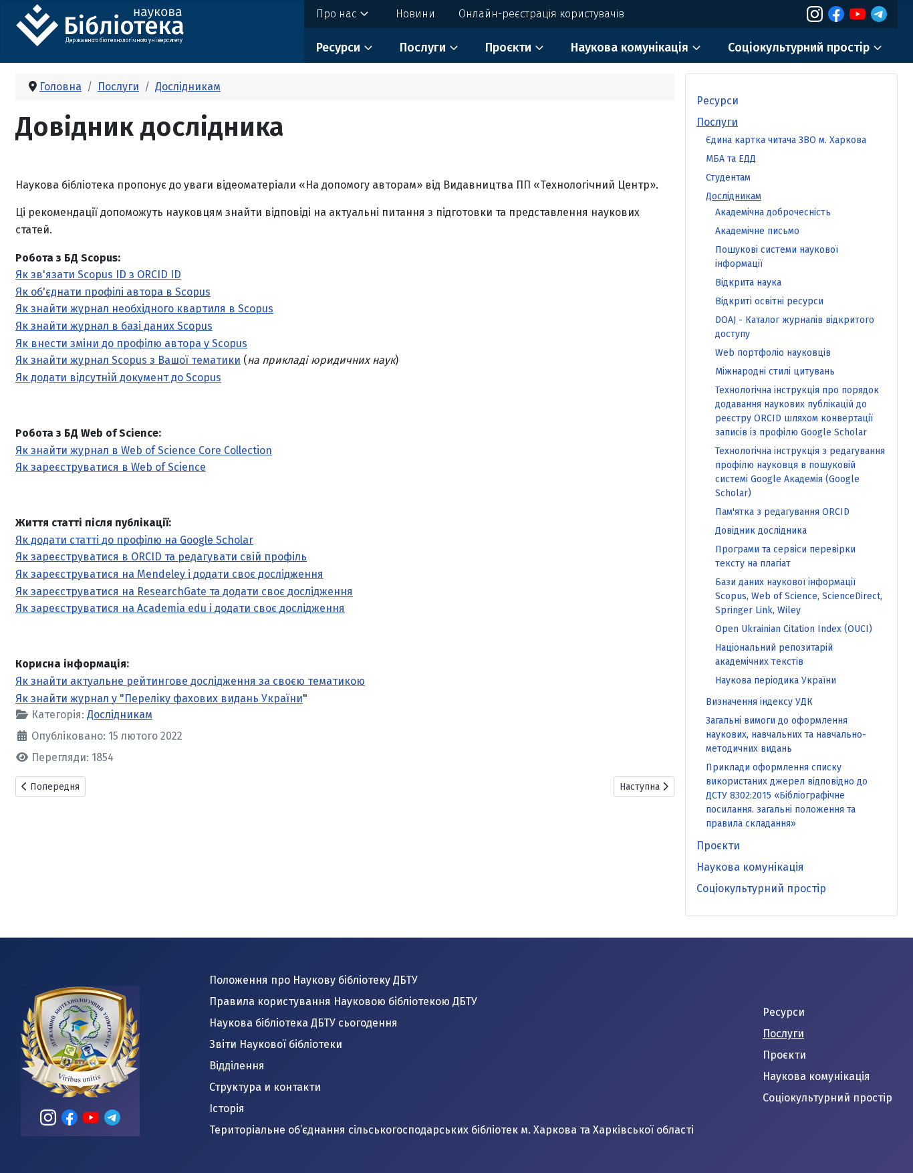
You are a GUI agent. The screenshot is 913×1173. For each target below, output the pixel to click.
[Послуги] (454, 48)
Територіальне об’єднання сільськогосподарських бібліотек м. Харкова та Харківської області (451, 1130)
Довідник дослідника (761, 530)
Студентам (728, 177)
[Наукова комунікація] (696, 48)
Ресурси (338, 47)
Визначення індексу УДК (759, 702)
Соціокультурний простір (799, 47)
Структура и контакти (265, 1087)
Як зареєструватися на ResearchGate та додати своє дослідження (184, 591)
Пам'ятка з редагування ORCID (782, 512)
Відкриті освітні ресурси (769, 301)
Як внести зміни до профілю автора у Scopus (131, 343)
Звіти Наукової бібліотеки (275, 1044)
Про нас (336, 13)
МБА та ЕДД (731, 159)
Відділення (237, 1065)
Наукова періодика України (775, 680)
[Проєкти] (539, 48)
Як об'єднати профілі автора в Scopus (113, 292)
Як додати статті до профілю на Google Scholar (134, 540)
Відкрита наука (748, 282)
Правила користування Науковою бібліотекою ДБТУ (343, 1001)
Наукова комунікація (629, 47)
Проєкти (508, 47)
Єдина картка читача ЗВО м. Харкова (786, 140)
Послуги (423, 47)
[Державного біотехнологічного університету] (115, 23)
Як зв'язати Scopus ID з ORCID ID (98, 274)
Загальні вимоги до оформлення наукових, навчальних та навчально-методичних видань (786, 734)
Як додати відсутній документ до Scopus (118, 377)
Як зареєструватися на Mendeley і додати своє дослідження (169, 574)
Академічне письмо (757, 231)
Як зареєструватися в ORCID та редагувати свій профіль (161, 556)
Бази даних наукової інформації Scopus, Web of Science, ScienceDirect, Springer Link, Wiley (798, 596)
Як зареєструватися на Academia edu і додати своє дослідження (180, 608)
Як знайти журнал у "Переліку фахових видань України (159, 698)
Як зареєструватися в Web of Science (110, 467)
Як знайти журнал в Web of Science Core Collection (143, 450)
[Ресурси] (368, 48)
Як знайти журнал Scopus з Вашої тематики (128, 360)
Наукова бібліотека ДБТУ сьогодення (303, 1023)
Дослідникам (119, 714)
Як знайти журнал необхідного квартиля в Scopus (144, 308)
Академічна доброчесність (773, 212)
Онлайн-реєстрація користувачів (541, 13)
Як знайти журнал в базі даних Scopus (114, 326)
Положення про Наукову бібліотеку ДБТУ (313, 980)
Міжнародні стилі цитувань (775, 371)
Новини (415, 13)
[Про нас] (364, 14)
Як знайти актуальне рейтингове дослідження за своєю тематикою (190, 681)
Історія (227, 1108)
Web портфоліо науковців (773, 352)
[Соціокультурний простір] (878, 48)
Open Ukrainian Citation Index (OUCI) (793, 629)
